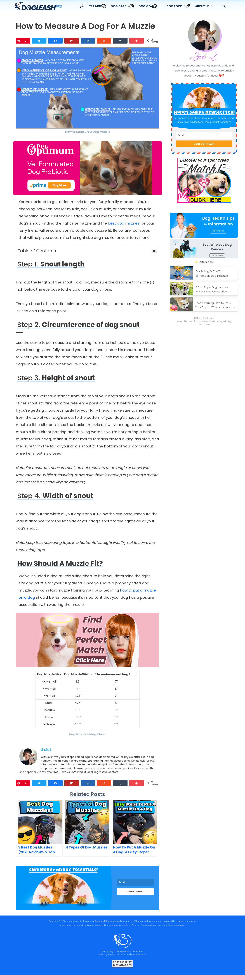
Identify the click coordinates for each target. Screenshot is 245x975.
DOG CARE (118, 6)
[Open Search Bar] (224, 6)
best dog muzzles (124, 223)
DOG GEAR (146, 6)
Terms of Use (123, 954)
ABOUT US (202, 6)
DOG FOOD (174, 6)
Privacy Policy (106, 954)
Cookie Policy (138, 954)
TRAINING (95, 6)
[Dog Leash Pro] (39, 6)
